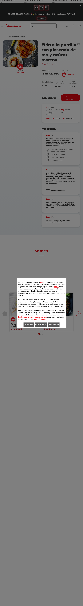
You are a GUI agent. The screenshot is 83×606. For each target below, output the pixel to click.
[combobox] (33, 299)
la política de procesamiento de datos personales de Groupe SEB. (42, 342)
